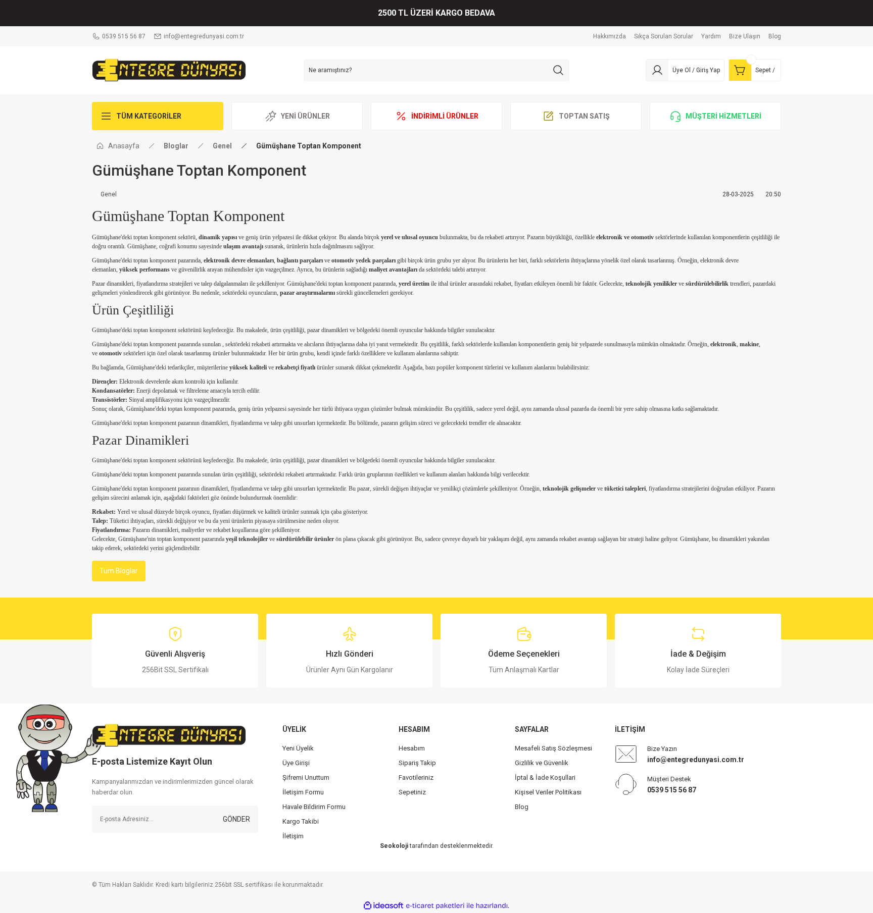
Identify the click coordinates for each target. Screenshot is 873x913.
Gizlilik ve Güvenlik (541, 763)
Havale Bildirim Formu (314, 807)
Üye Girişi (296, 763)
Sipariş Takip (417, 763)
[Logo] (169, 69)
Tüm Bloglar (119, 571)
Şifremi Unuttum (305, 777)
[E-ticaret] (435, 905)
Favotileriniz (416, 777)
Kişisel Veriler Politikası (548, 792)
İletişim (293, 836)
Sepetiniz (412, 792)
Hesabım (412, 748)
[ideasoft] (383, 905)
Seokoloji (394, 845)
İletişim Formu (303, 792)
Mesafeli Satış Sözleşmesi (553, 748)
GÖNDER (236, 819)
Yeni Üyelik (298, 748)
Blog (521, 807)
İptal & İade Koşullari (545, 777)
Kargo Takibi (300, 821)
